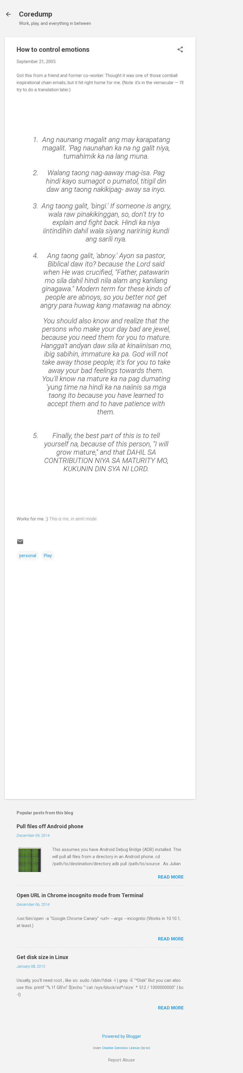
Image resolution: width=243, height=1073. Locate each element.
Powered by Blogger (121, 1036)
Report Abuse (121, 1060)
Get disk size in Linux (42, 957)
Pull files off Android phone (50, 826)
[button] (180, 50)
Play (48, 555)
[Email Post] (20, 543)
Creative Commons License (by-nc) (126, 1048)
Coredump (35, 14)
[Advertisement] (219, 126)
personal (27, 555)
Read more (171, 877)
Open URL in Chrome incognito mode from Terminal (80, 895)
